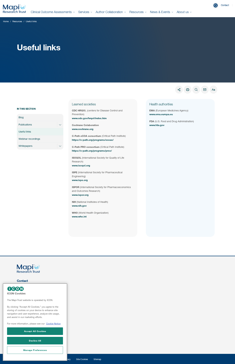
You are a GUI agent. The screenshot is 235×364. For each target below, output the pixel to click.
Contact (225, 5)
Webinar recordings (29, 138)
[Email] (205, 89)
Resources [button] (137, 12)
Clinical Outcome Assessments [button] (52, 12)
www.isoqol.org (81, 165)
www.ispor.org (80, 194)
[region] (35, 322)
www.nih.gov (79, 205)
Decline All (35, 340)
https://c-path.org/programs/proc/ (92, 150)
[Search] (196, 89)
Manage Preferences (35, 350)
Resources (17, 21)
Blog (21, 117)
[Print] (187, 89)
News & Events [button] (160, 12)
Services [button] (84, 12)
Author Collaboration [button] (110, 12)
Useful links (25, 131)
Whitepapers (25, 145)
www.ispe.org (80, 180)
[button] (60, 124)
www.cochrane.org (82, 129)
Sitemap (97, 359)
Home (6, 21)
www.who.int (79, 216)
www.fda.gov (156, 125)
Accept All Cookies (35, 331)
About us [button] (183, 12)
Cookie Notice (53, 323)
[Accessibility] (213, 89)
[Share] (179, 89)
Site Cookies (82, 359)
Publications (25, 124)
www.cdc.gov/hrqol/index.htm (89, 118)
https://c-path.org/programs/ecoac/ (93, 139)
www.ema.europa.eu (161, 114)
